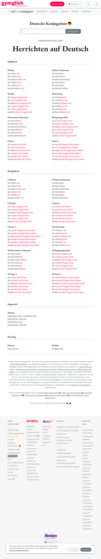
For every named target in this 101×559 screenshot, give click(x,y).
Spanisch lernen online (47, 369)
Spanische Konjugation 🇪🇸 (73, 393)
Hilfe (9, 459)
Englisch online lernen (85, 455)
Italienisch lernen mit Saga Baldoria (32, 470)
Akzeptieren (86, 550)
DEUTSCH (74, 11)
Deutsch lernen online (67, 369)
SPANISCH (64, 11)
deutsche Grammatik (80, 385)
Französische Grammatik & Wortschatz (87, 446)
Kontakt (11, 439)
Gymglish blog (13, 449)
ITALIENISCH (86, 11)
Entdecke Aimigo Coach (46, 429)
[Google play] (67, 403)
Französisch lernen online (26, 369)
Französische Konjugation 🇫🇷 (49, 393)
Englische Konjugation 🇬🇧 (58, 395)
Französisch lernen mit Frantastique (32, 451)
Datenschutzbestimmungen (18, 550)
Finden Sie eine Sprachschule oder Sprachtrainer (64, 440)
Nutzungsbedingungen (66, 457)
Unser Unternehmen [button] (13, 422)
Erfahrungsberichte (16, 433)
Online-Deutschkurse (18, 364)
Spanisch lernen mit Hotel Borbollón (33, 461)
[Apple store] (70, 403)
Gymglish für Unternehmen (68, 427)
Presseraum (12, 475)
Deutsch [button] (75, 4)
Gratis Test (57, 4)
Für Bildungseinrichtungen (68, 430)
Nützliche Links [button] (86, 422)
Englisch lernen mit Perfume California (33, 442)
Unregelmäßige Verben (79, 395)
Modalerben (50, 398)
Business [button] (60, 421)
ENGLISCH (54, 11)
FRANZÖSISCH (42, 11)
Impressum (61, 450)
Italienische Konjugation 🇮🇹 (36, 395)
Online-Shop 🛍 (33, 436)
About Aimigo (13, 430)
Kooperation (62, 434)
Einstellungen (73, 550)
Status (10, 479)
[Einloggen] (96, 4)
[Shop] (88, 4)
